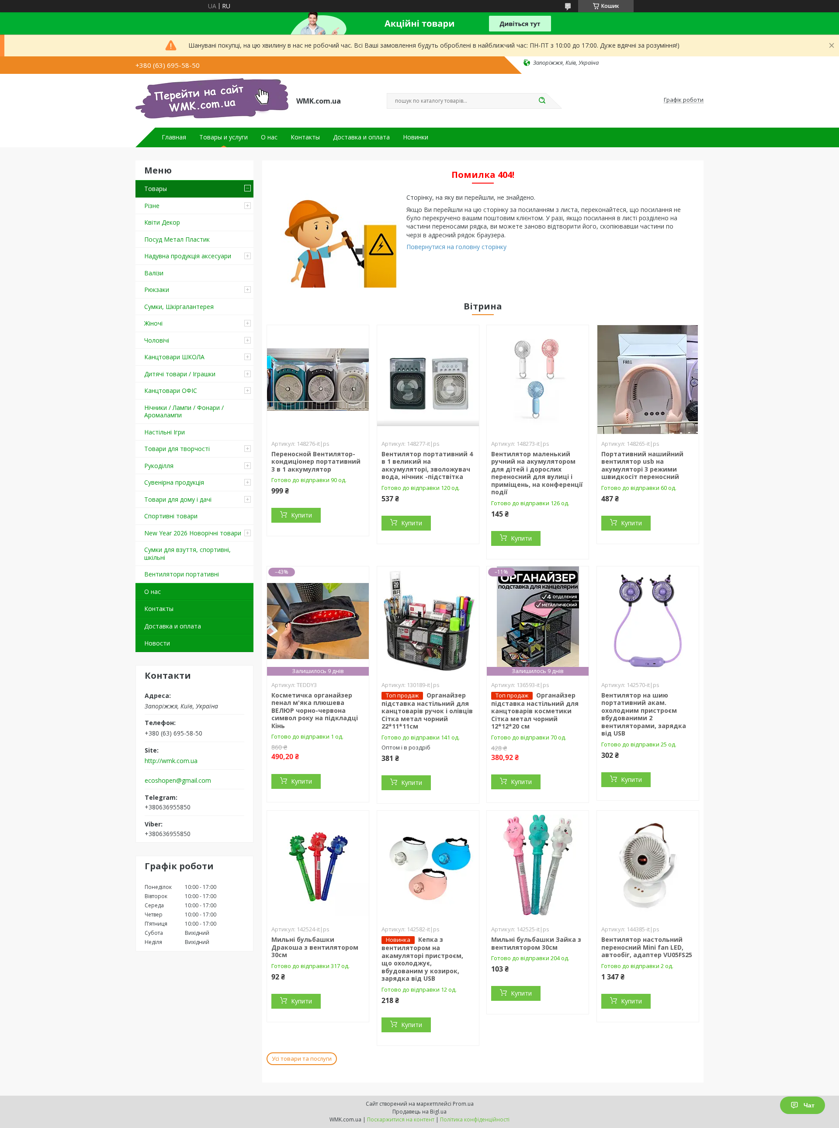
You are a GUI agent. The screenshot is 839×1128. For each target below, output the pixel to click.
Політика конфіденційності (475, 1119)
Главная (174, 137)
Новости (157, 643)
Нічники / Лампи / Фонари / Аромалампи (184, 411)
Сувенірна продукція (174, 482)
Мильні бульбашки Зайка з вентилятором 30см (536, 943)
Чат (809, 1105)
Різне (151, 205)
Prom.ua (463, 1103)
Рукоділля (158, 466)
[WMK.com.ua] (211, 100)
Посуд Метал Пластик (177, 239)
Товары (155, 188)
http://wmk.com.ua (171, 761)
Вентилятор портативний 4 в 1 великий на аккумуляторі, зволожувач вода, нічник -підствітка (427, 465)
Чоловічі (156, 340)
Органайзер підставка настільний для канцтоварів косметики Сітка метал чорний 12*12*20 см (535, 711)
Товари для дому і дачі (177, 499)
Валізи (153, 273)
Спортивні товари (171, 516)
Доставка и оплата (361, 137)
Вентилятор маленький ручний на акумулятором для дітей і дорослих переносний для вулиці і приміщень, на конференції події (537, 473)
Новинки (415, 137)
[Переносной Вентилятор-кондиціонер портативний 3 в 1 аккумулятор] (318, 379)
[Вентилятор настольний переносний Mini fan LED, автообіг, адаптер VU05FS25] (648, 865)
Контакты (305, 137)
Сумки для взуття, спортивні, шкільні (187, 553)
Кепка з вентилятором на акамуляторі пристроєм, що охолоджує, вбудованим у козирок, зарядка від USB (422, 958)
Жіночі (153, 323)
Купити (301, 515)
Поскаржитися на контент (400, 1119)
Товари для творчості (177, 448)
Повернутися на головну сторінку (456, 247)
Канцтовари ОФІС (170, 390)
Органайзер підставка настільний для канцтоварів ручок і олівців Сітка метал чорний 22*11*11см (427, 711)
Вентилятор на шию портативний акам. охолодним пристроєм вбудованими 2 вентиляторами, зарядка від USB (643, 714)
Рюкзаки (156, 289)
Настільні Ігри (164, 432)
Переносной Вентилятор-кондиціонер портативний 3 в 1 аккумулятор (316, 461)
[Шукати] (542, 101)
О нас (269, 137)
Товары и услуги (223, 137)
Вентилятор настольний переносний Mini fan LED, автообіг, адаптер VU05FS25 (646, 947)
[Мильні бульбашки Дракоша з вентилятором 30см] (318, 865)
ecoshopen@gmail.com (178, 780)
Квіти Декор (162, 222)
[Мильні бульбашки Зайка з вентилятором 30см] (538, 865)
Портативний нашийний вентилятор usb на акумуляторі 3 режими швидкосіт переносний (642, 465)
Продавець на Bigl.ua (419, 1111)
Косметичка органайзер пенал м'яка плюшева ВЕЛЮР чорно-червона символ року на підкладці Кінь (314, 710)
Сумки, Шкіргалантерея (179, 306)
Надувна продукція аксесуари (187, 256)
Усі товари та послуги (302, 1058)
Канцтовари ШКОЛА (174, 357)
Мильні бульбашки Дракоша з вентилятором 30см (314, 947)
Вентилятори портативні (181, 574)
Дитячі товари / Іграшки (179, 374)
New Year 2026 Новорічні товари (192, 533)
